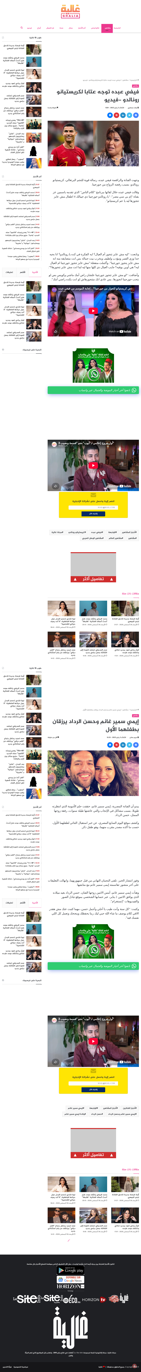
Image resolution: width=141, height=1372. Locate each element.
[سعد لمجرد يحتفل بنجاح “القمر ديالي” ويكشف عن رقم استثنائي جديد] (61, 639)
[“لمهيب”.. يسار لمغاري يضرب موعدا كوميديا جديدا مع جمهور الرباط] (33, 163)
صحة (61, 28)
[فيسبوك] (136, 115)
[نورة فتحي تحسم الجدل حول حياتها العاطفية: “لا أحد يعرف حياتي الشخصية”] (61, 608)
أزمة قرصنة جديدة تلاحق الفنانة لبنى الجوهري (125, 620)
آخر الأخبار (82, 28)
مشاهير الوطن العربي (92, 538)
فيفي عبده (96, 532)
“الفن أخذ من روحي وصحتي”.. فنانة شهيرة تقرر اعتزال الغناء (14, 150)
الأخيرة (35, 272)
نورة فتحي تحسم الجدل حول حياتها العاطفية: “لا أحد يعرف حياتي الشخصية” (62, 621)
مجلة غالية (56, 532)
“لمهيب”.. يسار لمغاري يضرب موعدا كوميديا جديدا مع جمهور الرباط (13, 162)
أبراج (39, 28)
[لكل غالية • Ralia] (70, 11)
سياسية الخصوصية (20, 1367)
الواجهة (112, 532)
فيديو (29, 28)
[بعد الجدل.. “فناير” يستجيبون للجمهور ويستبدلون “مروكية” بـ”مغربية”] (33, 137)
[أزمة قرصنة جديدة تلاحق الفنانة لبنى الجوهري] (125, 608)
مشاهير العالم (115, 538)
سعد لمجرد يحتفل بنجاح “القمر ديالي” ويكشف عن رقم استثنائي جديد (61, 652)
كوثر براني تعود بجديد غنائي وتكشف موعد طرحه (127, 651)
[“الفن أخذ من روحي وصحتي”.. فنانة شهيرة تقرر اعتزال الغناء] (33, 151)
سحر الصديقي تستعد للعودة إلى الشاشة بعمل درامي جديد (93, 651)
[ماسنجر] (110, 115)
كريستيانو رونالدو (76, 532)
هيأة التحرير (7, 1367)
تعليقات (9, 272)
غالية (100, 1367)
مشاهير (108, 28)
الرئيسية (117, 28)
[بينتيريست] (116, 115)
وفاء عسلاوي (132, 107)
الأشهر (22, 272)
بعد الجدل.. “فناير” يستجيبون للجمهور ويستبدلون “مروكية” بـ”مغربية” (15, 137)
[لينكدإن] (123, 115)
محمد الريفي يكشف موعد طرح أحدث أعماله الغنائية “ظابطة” (94, 620)
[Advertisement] (93, 56)
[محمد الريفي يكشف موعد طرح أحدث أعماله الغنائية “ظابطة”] (93, 608)
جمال (71, 28)
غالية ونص (95, 28)
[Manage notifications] (134, 1366)
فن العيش (50, 28)
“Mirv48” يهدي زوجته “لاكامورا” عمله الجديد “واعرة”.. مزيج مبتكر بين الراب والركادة (14, 124)
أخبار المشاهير (128, 532)
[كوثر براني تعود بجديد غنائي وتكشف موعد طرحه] (125, 639)
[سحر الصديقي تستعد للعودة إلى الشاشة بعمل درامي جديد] (93, 639)
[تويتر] (129, 115)
